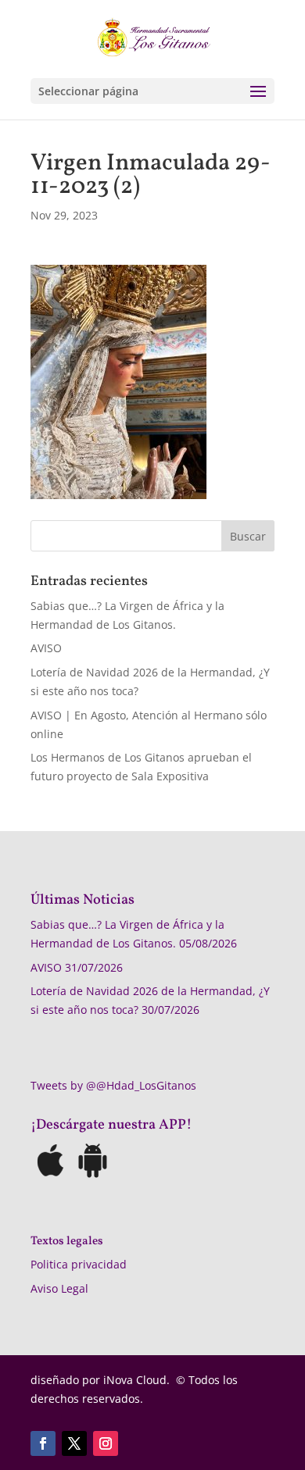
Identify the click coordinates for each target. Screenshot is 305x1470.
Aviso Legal (59, 1288)
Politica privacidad (78, 1264)
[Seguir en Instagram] (105, 1443)
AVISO (46, 647)
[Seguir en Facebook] (43, 1443)
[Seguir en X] (74, 1443)
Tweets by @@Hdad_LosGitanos (113, 1085)
